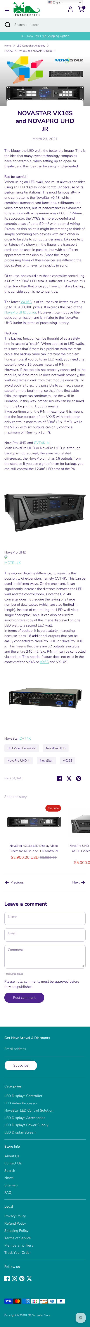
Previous (17, 882)
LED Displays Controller (23, 1096)
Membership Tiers (18, 1245)
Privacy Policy (15, 1216)
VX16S (26, 302)
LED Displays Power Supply (26, 1125)
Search (9, 1170)
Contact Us (13, 1163)
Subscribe (20, 1065)
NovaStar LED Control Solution (28, 1110)
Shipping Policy (16, 1230)
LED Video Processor (21, 748)
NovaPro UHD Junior (20, 312)
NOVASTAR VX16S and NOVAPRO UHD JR (29, 51)
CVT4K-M (42, 442)
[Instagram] (14, 1278)
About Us (11, 1156)
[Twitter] (29, 1278)
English (57, 2)
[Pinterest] (21, 1278)
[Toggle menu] (7, 9)
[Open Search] (7, 24)
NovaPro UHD (56, 748)
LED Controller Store (38, 1315)
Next (76, 882)
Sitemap (10, 1185)
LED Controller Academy (31, 45)
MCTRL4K (12, 562)
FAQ (7, 1192)
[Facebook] (7, 1278)
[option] (45, 36)
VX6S (44, 662)
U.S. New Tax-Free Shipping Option (45, 36)
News (9, 1177)
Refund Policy (15, 1223)
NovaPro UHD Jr (18, 761)
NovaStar (46, 761)
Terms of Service (17, 1238)
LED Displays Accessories (24, 1117)
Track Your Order (17, 1252)
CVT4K (25, 738)
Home (7, 45)
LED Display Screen (19, 1132)
